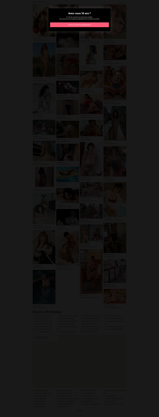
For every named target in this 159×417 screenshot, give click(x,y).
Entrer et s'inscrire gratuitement (79, 25)
